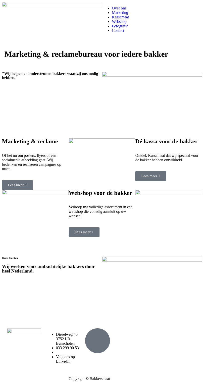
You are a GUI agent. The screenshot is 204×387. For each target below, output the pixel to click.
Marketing (120, 12)
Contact (118, 30)
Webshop (119, 21)
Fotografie (120, 26)
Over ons (119, 8)
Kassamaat (120, 17)
